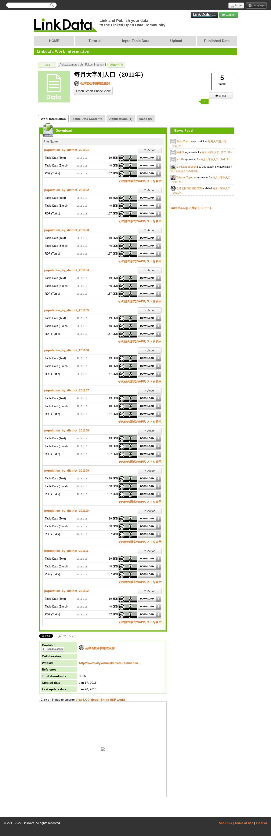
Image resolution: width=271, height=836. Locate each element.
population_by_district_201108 (66, 430)
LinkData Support (186, 166)
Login (238, 5)
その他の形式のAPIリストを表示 (140, 181)
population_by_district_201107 (66, 390)
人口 (47, 64)
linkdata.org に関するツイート (191, 208)
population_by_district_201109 (66, 470)
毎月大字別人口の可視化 (184, 171)
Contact (230, 14)
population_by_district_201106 (66, 350)
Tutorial (261, 823)
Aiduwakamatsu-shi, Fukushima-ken (81, 64)
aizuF (179, 159)
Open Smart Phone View (93, 91)
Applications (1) (120, 118)
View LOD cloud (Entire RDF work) (100, 699)
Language (258, 5)
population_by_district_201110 (66, 510)
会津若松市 (116, 64)
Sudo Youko (183, 141)
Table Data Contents (87, 118)
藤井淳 (180, 152)
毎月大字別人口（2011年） (217, 152)
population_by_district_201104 (66, 270)
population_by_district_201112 (66, 590)
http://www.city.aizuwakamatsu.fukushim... (109, 663)
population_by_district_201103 (66, 230)
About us (225, 823)
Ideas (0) (145, 118)
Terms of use (244, 823)
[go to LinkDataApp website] (204, 15)
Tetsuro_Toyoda (185, 177)
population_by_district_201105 (66, 310)
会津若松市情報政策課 (94, 83)
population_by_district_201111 (66, 550)
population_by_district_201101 (66, 149)
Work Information (53, 118)
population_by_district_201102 (66, 190)
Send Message (55, 649)
